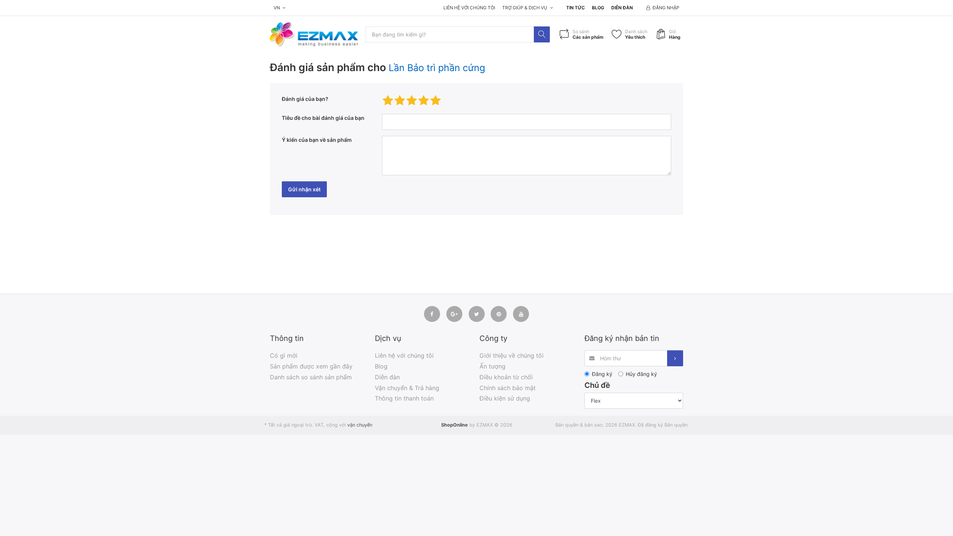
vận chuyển (359, 425)
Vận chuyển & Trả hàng (407, 388)
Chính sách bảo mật (507, 388)
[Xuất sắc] (436, 100)
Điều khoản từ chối (506, 377)
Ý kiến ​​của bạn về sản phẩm (317, 140)
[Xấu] (388, 100)
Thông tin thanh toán (404, 398)
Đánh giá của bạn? (305, 99)
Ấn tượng (492, 366)
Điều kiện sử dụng (504, 398)
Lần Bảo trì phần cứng (437, 67)
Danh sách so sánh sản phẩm (311, 377)
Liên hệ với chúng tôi (469, 7)
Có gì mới (283, 355)
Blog (598, 7)
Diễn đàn (622, 7)
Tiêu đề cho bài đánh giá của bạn (323, 118)
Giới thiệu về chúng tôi (511, 355)
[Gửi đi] (675, 358)
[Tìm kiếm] (542, 34)
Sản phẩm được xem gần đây (311, 366)
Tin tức (575, 7)
